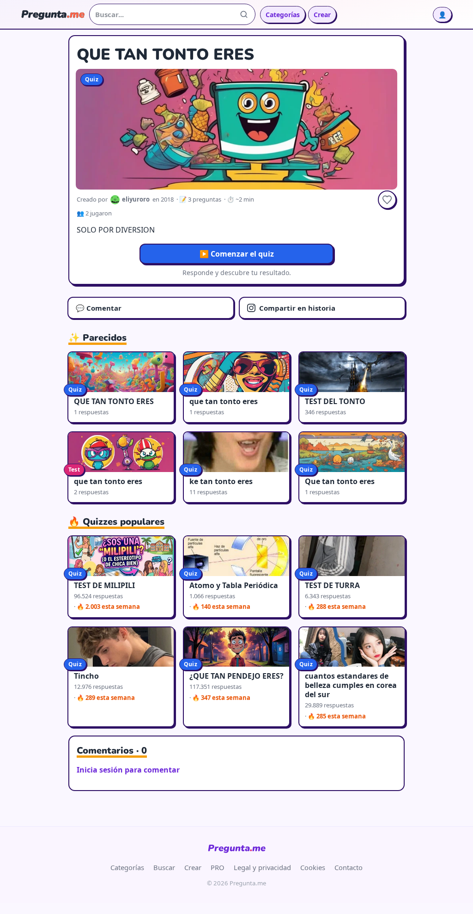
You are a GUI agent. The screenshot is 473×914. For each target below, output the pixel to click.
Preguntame (237, 848)
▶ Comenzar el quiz (237, 254)
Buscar (164, 867)
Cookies (312, 867)
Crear (322, 14)
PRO (217, 867)
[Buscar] (244, 14)
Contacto (348, 867)
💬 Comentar (98, 308)
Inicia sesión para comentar (128, 770)
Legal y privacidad (262, 867)
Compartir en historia (297, 308)
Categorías (283, 14)
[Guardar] (387, 199)
